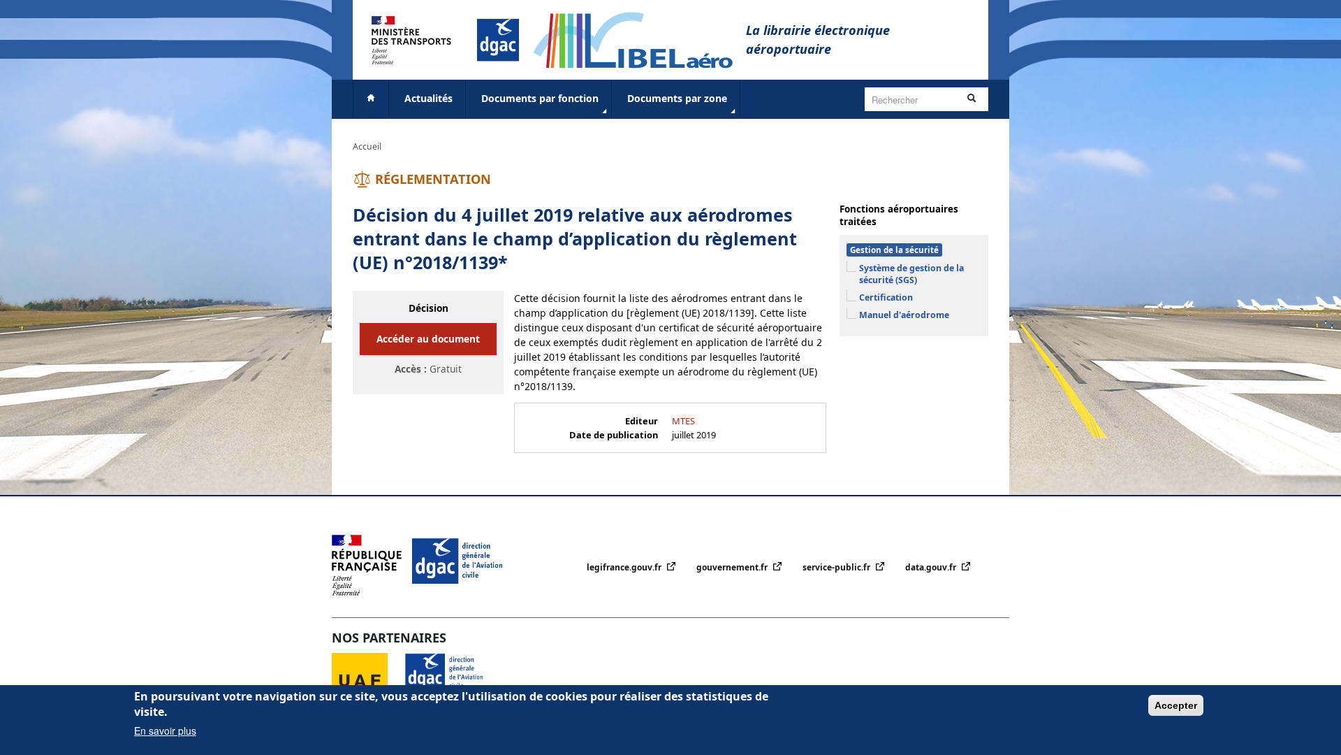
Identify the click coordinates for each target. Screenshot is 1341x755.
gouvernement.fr (733, 567)
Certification (886, 297)
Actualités (428, 98)
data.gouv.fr (931, 567)
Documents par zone (677, 98)
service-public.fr (837, 567)
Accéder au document (428, 338)
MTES (683, 421)
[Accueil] (640, 38)
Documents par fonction (540, 98)
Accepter (1176, 705)
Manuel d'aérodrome (904, 315)
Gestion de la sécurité (894, 250)
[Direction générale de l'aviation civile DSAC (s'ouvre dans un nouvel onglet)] (452, 679)
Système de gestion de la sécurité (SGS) (911, 274)
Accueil (367, 146)
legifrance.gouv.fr (625, 567)
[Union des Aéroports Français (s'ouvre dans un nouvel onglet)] (368, 679)
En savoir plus (165, 731)
